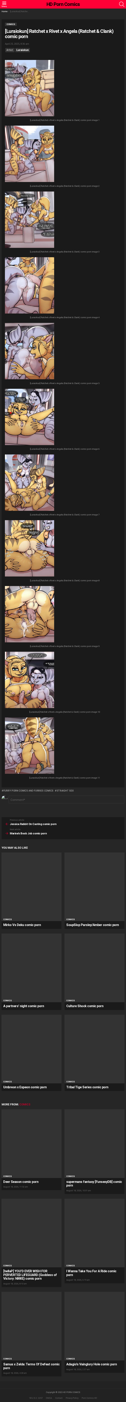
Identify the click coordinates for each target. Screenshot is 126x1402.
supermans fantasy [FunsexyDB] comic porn (94, 1183)
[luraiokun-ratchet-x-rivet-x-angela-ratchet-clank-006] (29, 417)
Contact (59, 1398)
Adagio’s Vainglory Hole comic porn (91, 1364)
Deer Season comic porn (20, 1182)
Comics (7, 919)
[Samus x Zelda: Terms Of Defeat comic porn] (31, 1326)
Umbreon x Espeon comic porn (25, 1087)
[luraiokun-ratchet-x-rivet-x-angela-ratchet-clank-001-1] (29, 88)
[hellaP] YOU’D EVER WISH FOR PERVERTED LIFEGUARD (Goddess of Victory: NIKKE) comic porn (30, 1274)
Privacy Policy (72, 1398)
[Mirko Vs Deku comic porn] (31, 886)
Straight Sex (65, 790)
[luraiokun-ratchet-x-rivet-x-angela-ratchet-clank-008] (29, 548)
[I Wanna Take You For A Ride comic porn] (94, 1233)
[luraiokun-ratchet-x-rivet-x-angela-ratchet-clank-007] (29, 483)
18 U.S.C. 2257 (36, 1398)
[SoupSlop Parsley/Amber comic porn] (94, 886)
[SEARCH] (121, 4)
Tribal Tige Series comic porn (87, 1087)
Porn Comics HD (89, 1398)
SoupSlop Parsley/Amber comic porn (92, 925)
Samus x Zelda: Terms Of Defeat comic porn (31, 1366)
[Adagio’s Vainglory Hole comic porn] (94, 1326)
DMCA (49, 1398)
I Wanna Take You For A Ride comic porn (91, 1273)
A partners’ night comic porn (23, 1006)
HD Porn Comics (63, 4)
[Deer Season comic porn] (31, 1143)
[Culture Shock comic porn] (94, 968)
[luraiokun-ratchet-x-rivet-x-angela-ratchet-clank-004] (29, 285)
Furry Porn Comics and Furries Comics (28, 790)
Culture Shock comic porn (84, 1006)
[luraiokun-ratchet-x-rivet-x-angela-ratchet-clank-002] (29, 154)
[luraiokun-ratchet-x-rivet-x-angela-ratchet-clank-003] (29, 220)
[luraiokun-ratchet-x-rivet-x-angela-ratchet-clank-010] (29, 680)
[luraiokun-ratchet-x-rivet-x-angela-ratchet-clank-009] (29, 614)
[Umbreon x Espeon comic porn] (31, 1049)
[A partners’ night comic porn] (31, 968)
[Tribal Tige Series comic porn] (94, 1049)
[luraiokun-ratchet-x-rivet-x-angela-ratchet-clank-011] (29, 746)
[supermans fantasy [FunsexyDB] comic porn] (94, 1143)
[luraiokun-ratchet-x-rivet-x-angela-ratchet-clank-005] (29, 351)
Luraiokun (22, 50)
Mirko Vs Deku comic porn (22, 925)
